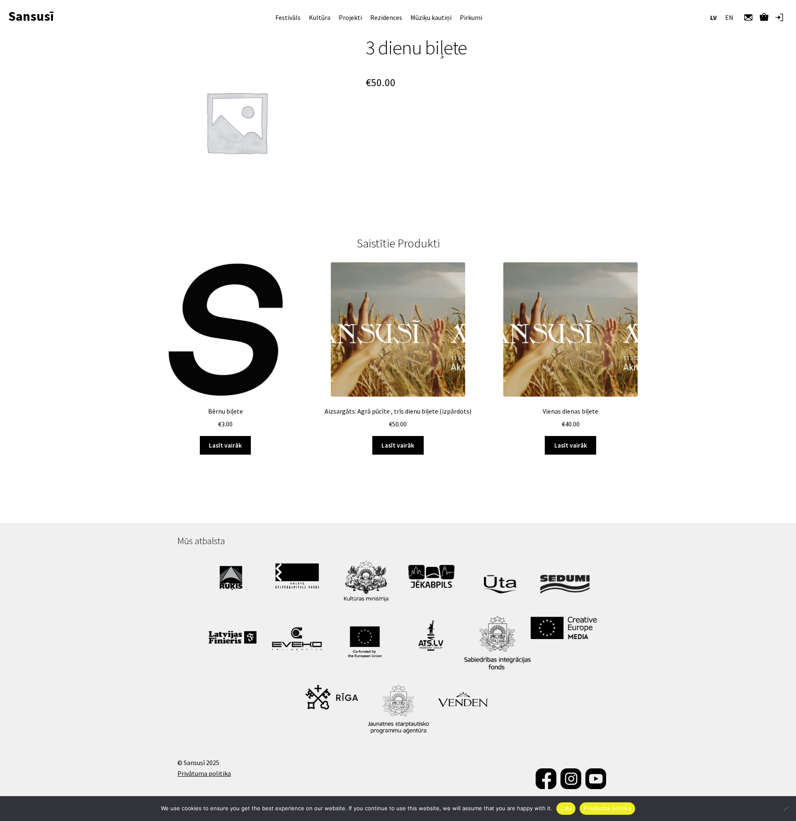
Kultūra (319, 17)
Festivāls (288, 17)
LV (713, 17)
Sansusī (31, 16)
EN (729, 17)
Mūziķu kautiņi (430, 17)
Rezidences (386, 17)
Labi (566, 808)
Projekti (350, 17)
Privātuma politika (204, 773)
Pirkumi (471, 17)
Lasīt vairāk (225, 445)
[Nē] (785, 808)
